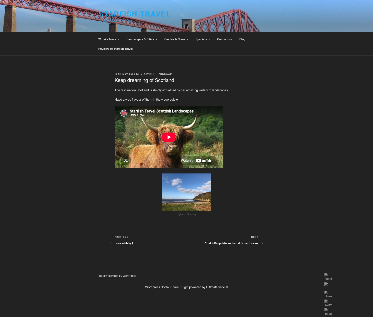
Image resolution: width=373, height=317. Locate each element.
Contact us (224, 39)
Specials (201, 39)
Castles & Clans (174, 39)
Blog (242, 39)
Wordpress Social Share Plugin (167, 287)
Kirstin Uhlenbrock (156, 74)
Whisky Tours (107, 39)
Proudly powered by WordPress (117, 276)
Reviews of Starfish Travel (115, 49)
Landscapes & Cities (140, 39)
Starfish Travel (135, 14)
